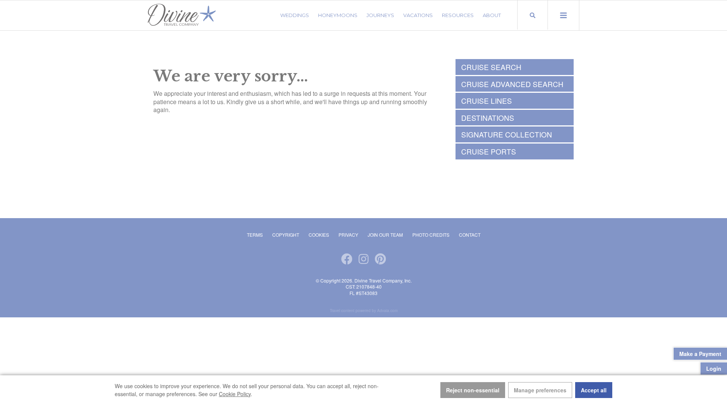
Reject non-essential (472, 390)
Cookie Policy (235, 394)
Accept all (594, 390)
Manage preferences (540, 390)
